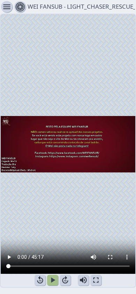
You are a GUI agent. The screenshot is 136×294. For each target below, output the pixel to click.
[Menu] (20, 7)
